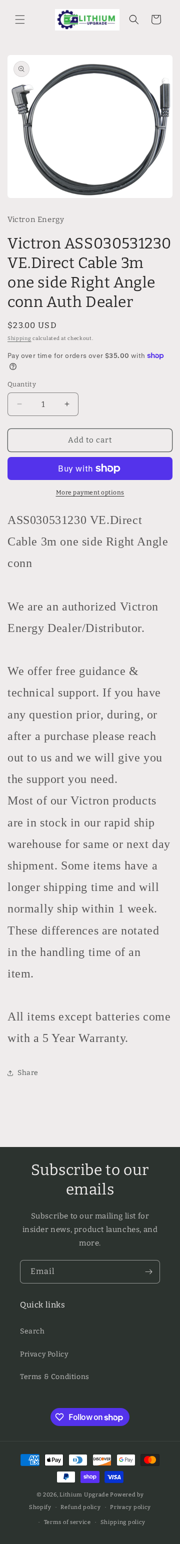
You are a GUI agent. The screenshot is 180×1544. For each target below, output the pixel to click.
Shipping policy (123, 1522)
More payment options (90, 492)
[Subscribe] (149, 1272)
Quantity (22, 384)
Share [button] (28, 1072)
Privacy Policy (44, 1354)
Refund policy (80, 1507)
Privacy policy (130, 1507)
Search (32, 1331)
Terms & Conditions (55, 1376)
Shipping (20, 339)
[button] (20, 19)
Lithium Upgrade (84, 1495)
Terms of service (67, 1522)
